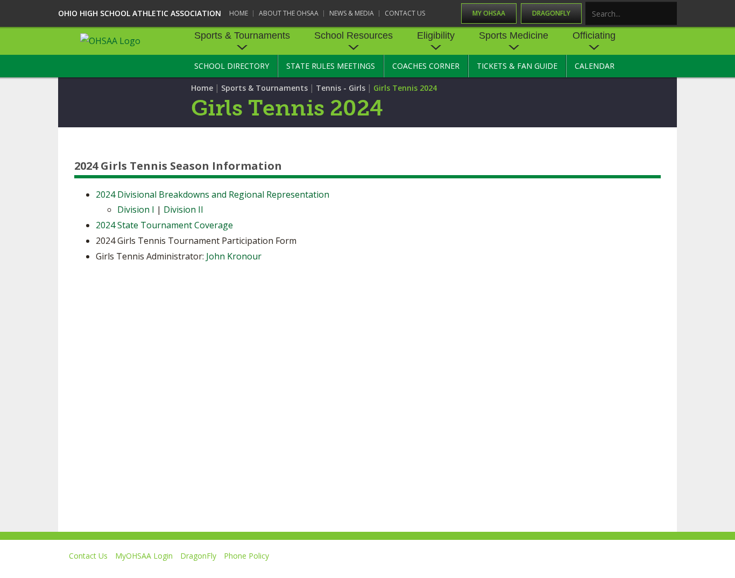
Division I (135, 209)
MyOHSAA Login (144, 556)
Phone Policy (246, 556)
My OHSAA (488, 13)
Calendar (594, 66)
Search (669, 14)
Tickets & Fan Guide (517, 66)
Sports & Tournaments (242, 35)
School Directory (231, 66)
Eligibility (436, 35)
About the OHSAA (289, 13)
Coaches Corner (426, 66)
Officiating (594, 35)
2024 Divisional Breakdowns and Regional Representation (212, 194)
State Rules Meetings (330, 66)
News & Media (351, 13)
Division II (183, 209)
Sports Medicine (513, 35)
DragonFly (551, 13)
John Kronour (234, 256)
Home (238, 13)
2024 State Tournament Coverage (164, 225)
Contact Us (405, 13)
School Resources (353, 35)
